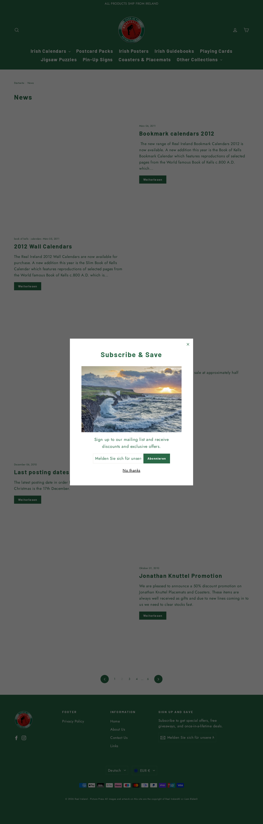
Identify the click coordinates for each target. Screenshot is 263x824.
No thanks (131, 470)
